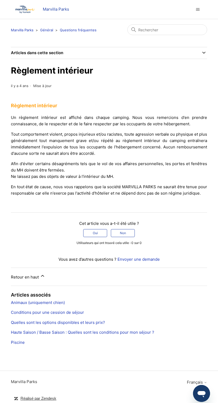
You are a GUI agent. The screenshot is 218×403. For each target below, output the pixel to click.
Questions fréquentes (78, 30)
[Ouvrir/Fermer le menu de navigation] (197, 9)
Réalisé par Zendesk (38, 398)
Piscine (18, 342)
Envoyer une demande (139, 259)
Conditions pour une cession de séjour (47, 312)
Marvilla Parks (22, 30)
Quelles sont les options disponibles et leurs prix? (58, 322)
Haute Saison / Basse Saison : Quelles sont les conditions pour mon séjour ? (82, 332)
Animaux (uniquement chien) (38, 302)
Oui (95, 233)
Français (195, 382)
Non (123, 233)
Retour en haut (25, 277)
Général (46, 30)
